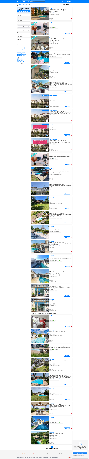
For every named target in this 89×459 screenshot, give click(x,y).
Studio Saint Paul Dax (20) (20, 40)
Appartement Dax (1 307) (20, 46)
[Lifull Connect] (21, 453)
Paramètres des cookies (55, 457)
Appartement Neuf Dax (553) (21, 52)
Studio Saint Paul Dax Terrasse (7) (21, 41)
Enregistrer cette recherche (23, 11)
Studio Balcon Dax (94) (20, 59)
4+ (28, 26)
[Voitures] (33, 453)
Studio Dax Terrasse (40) (20, 61)
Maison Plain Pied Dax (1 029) (21, 50)
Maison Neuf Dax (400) (20, 53)
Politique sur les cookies (39, 457)
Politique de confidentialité (32, 457)
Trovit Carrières (24, 457)
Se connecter (69, 1)
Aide (27, 457)
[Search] (43, 1)
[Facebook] (45, 453)
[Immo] (31, 453)
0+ (18, 26)
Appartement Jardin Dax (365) (21, 55)
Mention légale (45, 457)
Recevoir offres (80, 453)
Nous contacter (49, 457)
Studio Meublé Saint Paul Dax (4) (21, 42)
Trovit (17, 4)
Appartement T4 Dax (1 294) (21, 47)
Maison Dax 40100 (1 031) (20, 49)
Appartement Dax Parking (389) (21, 54)
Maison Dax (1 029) (19, 51)
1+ (21, 26)
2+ (23, 26)
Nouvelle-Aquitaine (22, 4)
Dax (29, 4)
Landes (26, 4)
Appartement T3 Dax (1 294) (21, 48)
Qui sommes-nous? (19, 457)
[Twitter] (47, 453)
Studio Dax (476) (19, 58)
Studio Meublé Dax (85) (20, 60)
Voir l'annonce (67, 18)
